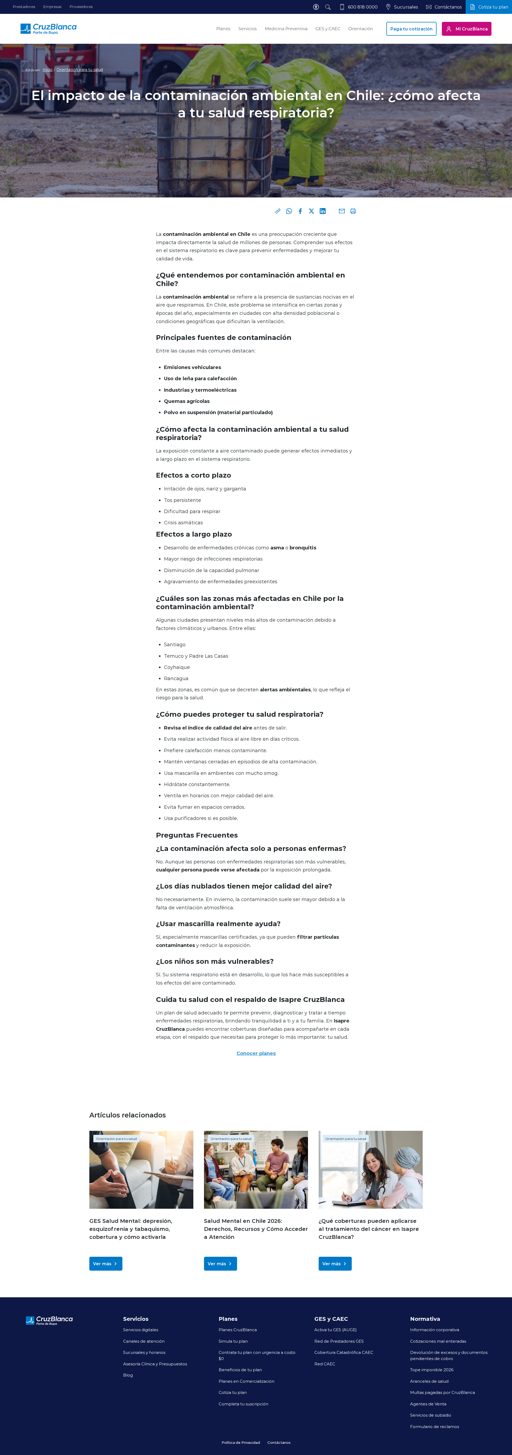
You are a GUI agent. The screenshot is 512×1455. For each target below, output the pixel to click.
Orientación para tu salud (80, 70)
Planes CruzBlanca (238, 1329)
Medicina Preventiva (286, 28)
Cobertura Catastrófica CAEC (343, 1352)
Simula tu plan (233, 1341)
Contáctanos (279, 1442)
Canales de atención (144, 1341)
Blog (128, 1375)
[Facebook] (300, 211)
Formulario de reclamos (434, 1426)
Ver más (102, 1263)
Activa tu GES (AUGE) (335, 1329)
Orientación (360, 28)
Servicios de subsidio (430, 1415)
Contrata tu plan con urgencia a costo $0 (257, 1355)
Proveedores (81, 6)
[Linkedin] (323, 211)
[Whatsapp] (289, 211)
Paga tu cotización (411, 28)
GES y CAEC (327, 28)
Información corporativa (434, 1329)
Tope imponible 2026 (431, 1369)
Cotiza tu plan (233, 1392)
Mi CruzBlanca (471, 28)
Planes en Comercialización (246, 1381)
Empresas (52, 6)
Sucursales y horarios (144, 1352)
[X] (311, 211)
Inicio (48, 70)
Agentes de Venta (428, 1403)
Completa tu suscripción (243, 1403)
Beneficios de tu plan (240, 1369)
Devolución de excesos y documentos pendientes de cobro (448, 1355)
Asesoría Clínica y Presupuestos (155, 1363)
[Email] (342, 211)
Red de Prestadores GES (339, 1341)
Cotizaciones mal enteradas (438, 1341)
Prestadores (24, 6)
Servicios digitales (140, 1329)
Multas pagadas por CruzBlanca (442, 1392)
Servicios (247, 28)
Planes (223, 28)
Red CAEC (324, 1363)
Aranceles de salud (429, 1381)
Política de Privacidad (241, 1442)
